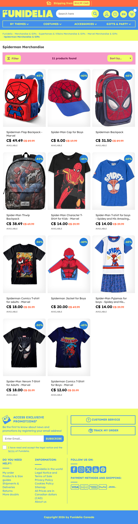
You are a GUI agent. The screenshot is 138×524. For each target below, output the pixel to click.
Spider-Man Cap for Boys (67, 132)
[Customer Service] (115, 14)
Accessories (84, 24)
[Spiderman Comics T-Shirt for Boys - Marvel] (69, 347)
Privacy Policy (44, 480)
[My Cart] (131, 14)
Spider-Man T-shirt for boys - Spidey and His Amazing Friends (113, 216)
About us (40, 501)
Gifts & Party (117, 24)
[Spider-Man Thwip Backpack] (24, 181)
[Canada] (74, 470)
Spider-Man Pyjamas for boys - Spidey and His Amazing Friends (111, 300)
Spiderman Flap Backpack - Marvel (24, 133)
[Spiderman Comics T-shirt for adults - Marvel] (24, 264)
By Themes (18, 24)
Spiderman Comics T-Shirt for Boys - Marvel (67, 383)
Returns (8, 491)
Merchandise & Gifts (26, 33)
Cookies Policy (44, 483)
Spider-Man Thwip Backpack (18, 216)
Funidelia (7, 33)
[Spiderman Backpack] (113, 98)
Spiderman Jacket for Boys (68, 298)
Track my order (105, 430)
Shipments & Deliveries (11, 485)
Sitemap (40, 487)
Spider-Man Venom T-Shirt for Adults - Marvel (23, 383)
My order (8, 472)
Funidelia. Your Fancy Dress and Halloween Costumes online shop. (28, 13)
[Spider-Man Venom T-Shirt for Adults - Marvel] (24, 347)
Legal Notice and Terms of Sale (46, 474)
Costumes (51, 24)
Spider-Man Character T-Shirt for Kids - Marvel (66, 216)
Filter (15, 58)
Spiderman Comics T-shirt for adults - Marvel (22, 300)
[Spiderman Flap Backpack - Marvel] (24, 98)
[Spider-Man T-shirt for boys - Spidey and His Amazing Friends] (113, 181)
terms (11, 451)
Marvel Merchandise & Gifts (102, 33)
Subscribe (54, 438)
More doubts (11, 494)
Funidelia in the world (49, 469)
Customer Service (105, 419)
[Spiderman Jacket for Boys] (69, 264)
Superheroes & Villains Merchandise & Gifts (62, 33)
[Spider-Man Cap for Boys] (69, 98)
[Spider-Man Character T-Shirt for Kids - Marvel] (69, 181)
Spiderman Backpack (109, 132)
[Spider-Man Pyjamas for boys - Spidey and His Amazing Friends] (113, 264)
